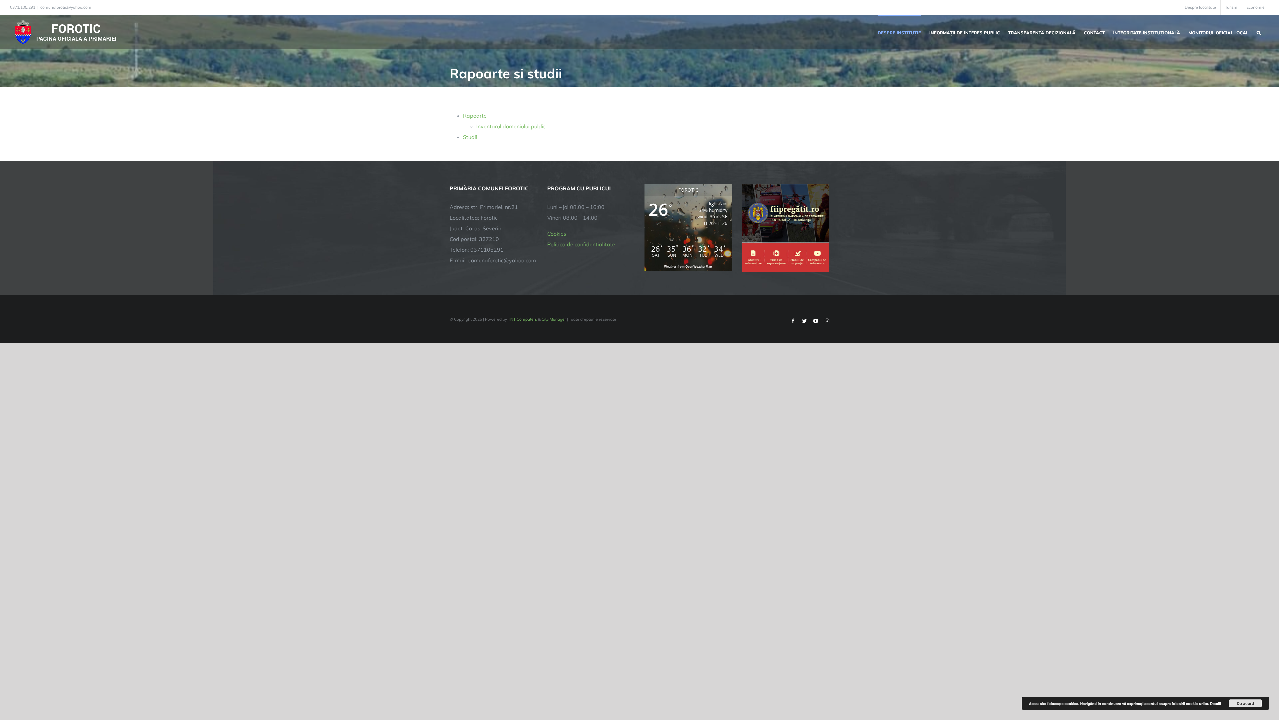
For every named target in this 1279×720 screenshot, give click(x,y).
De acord (1245, 703)
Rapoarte (475, 115)
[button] (1259, 32)
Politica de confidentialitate (581, 244)
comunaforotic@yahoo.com (65, 7)
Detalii (1215, 703)
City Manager (554, 319)
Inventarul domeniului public (511, 126)
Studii (470, 137)
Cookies (556, 233)
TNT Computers (522, 319)
